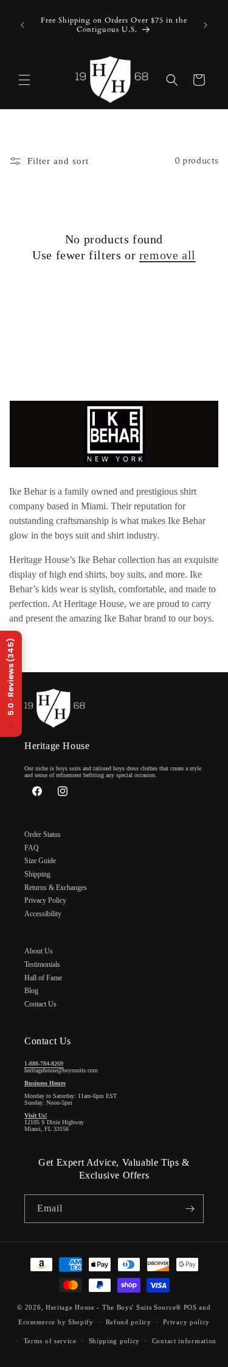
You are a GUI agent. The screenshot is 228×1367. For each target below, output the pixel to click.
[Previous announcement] (22, 25)
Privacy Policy (45, 900)
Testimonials (42, 964)
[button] (24, 79)
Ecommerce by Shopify (56, 1322)
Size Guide (40, 860)
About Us (38, 951)
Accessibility (42, 914)
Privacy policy (186, 1322)
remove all (167, 255)
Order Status (42, 834)
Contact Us (40, 1004)
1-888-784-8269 (43, 1063)
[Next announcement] (205, 25)
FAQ (31, 848)
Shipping (37, 874)
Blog (31, 990)
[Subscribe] (189, 1208)
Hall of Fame (43, 978)
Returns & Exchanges (55, 887)
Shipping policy (114, 1340)
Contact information (184, 1340)
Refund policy (128, 1322)
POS (190, 1307)
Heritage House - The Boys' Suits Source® (113, 1307)
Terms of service (50, 1340)
